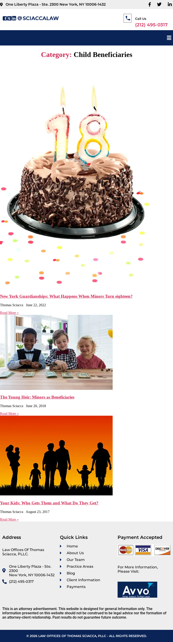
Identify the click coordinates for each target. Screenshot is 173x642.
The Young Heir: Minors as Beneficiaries (37, 397)
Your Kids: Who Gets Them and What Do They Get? (49, 503)
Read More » (9, 313)
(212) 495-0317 (151, 24)
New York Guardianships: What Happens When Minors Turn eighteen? (66, 296)
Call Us (140, 19)
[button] (169, 38)
